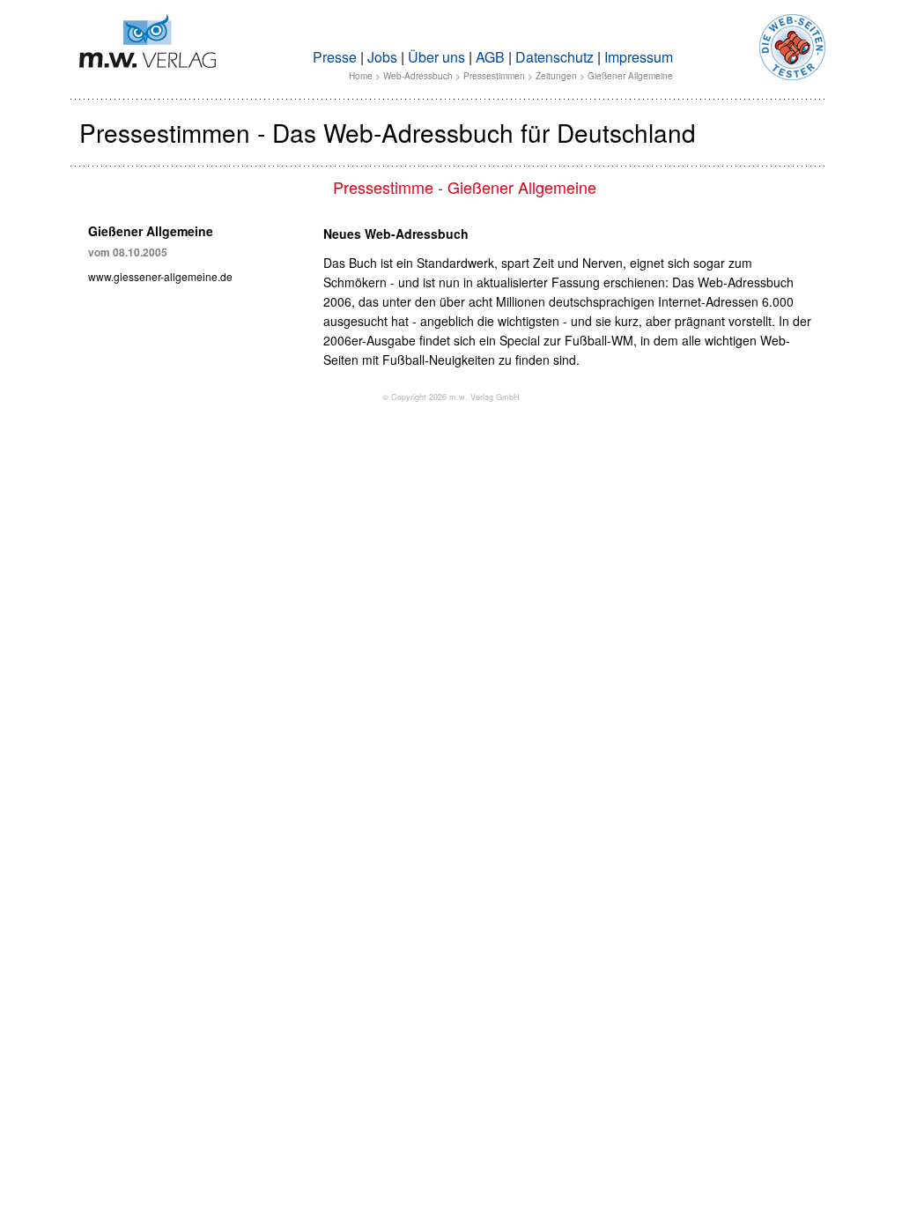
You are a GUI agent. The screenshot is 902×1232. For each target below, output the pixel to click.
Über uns (436, 57)
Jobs (382, 57)
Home (361, 76)
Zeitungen (556, 76)
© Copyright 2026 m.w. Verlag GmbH (451, 397)
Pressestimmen (494, 76)
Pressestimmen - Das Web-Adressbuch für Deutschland (387, 132)
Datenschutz (554, 57)
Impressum (638, 57)
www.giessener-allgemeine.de (160, 276)
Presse (335, 57)
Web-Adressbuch (418, 76)
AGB (490, 57)
